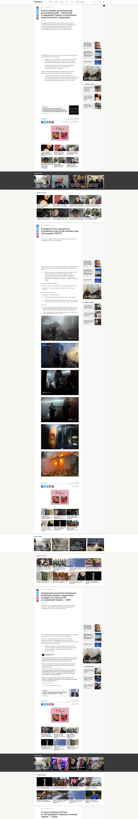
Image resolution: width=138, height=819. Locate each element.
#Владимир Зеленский (74, 121)
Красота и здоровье (80, 1)
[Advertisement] (60, 42)
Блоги (72, 1)
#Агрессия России (65, 121)
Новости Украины (47, 225)
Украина (62, 1)
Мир (67, 1)
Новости (50, 1)
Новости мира (47, 808)
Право (56, 1)
